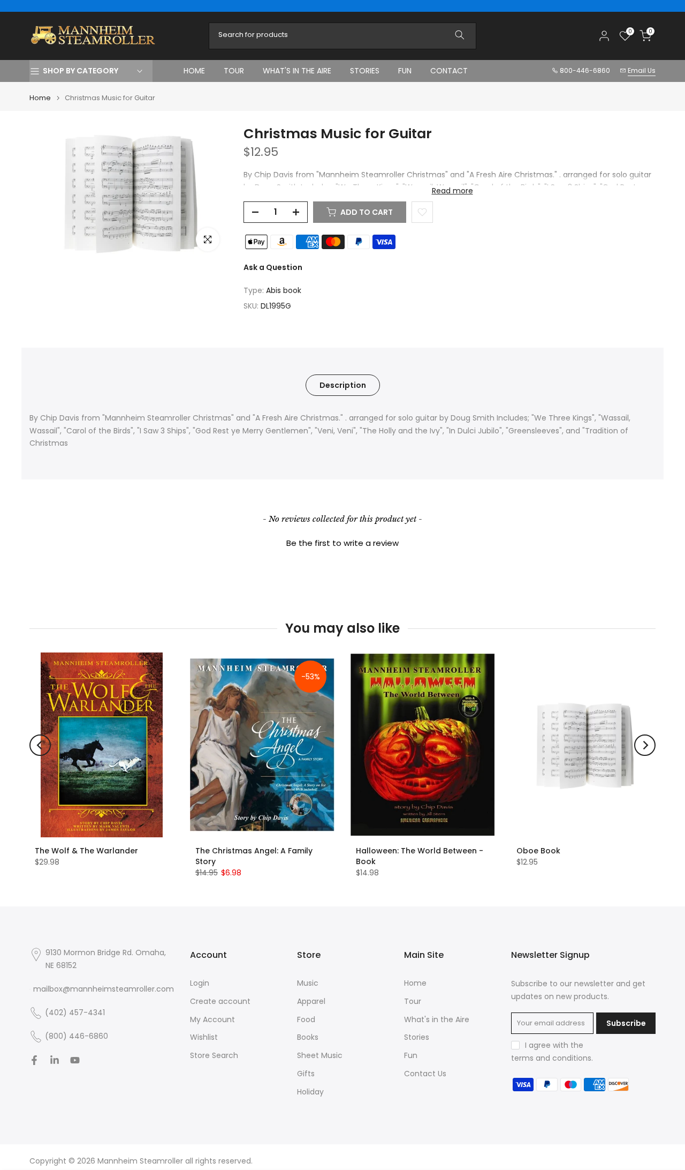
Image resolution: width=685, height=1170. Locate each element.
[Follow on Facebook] (34, 1060)
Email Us (642, 70)
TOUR (234, 70)
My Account (212, 1020)
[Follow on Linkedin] (54, 1060)
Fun (410, 1056)
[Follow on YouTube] (75, 1060)
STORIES (364, 70)
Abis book (283, 290)
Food (306, 1020)
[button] (342, 542)
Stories (416, 1037)
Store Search (214, 1056)
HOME (194, 70)
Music (307, 983)
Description (342, 384)
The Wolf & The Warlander (86, 850)
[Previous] (40, 745)
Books (307, 1037)
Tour (412, 1001)
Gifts (306, 1074)
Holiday (310, 1092)
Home (40, 97)
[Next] (645, 745)
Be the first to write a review (342, 543)
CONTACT (449, 70)
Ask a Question (272, 267)
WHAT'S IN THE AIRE (297, 70)
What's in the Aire (436, 1020)
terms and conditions (551, 1058)
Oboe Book (538, 850)
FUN (405, 70)
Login (199, 983)
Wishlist (204, 1037)
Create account (220, 1001)
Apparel (311, 1001)
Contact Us (425, 1074)
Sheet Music (319, 1056)
